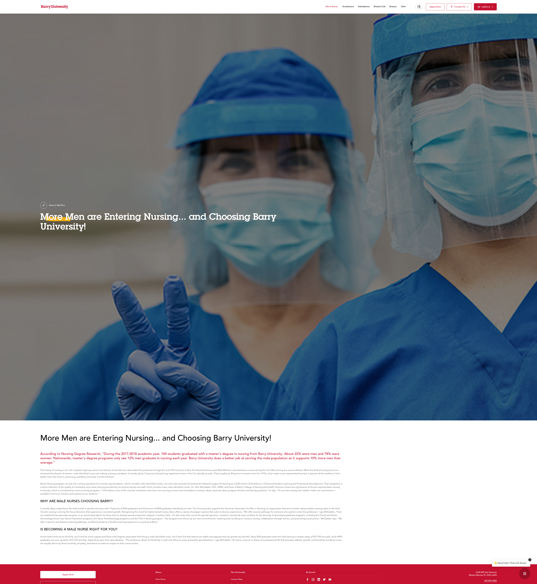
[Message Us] (524, 573)
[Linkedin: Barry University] (318, 579)
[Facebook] (307, 579)
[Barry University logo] (54, 6)
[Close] (529, 559)
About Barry (161, 579)
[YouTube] (329, 579)
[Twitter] (324, 579)
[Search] (418, 6)
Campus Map (236, 579)
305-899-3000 (490, 580)
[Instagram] (313, 579)
